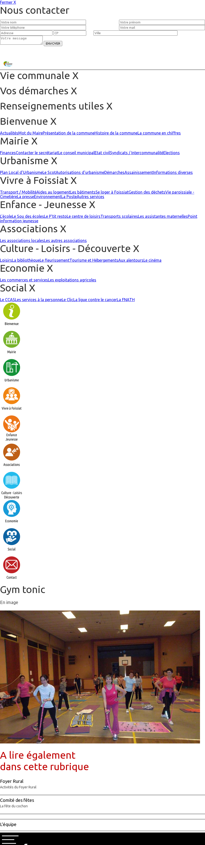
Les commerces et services (24, 280)
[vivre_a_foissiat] (11, 412)
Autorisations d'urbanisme (80, 172)
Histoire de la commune (116, 133)
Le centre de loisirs (83, 216)
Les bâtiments (83, 192)
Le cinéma (153, 260)
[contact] (11, 581)
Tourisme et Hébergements (94, 260)
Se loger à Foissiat (112, 192)
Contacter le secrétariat (37, 152)
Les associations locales (22, 240)
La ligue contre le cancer (95, 299)
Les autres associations (65, 240)
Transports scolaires (119, 216)
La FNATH (126, 299)
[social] (11, 553)
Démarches (114, 172)
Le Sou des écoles (28, 216)
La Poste (69, 196)
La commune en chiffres (159, 133)
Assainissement (138, 172)
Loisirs (6, 260)
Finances (8, 152)
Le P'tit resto (55, 216)
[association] (11, 469)
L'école (6, 216)
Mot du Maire (30, 133)
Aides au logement (53, 192)
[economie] (11, 525)
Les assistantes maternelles (163, 216)
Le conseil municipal (76, 152)
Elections (171, 152)
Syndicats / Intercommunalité (136, 152)
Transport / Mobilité (18, 192)
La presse (25, 196)
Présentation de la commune (68, 133)
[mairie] (11, 356)
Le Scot (49, 172)
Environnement (47, 196)
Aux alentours (131, 260)
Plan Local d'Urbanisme (21, 172)
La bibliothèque (26, 260)
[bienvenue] (11, 328)
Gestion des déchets (146, 192)
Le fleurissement (55, 260)
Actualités (9, 133)
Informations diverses (173, 172)
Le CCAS (7, 299)
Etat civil (102, 152)
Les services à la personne (38, 299)
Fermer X (8, 2)
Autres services (90, 196)
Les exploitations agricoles (72, 280)
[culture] (11, 497)
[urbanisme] (11, 384)
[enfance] (11, 440)
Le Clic (67, 299)
